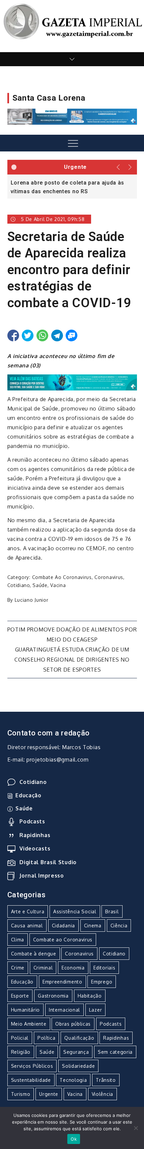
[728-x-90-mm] (72, 381)
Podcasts (32, 821)
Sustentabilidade (31, 1080)
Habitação (90, 996)
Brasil (112, 911)
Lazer (95, 1010)
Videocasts (34, 848)
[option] (72, 187)
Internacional (64, 1010)
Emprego (101, 982)
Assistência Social (74, 911)
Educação (28, 795)
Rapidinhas (34, 835)
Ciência (119, 925)
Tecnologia (73, 1080)
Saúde (40, 585)
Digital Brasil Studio (48, 862)
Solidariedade (78, 1066)
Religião (21, 1052)
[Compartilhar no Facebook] (13, 335)
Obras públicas (73, 1024)
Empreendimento (62, 982)
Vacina (58, 585)
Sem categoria (115, 1052)
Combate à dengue (33, 953)
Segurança (76, 1052)
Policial (20, 1038)
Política (47, 1038)
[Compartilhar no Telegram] (57, 335)
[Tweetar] (27, 335)
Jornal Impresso (41, 875)
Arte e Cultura (28, 911)
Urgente (48, 1094)
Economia (73, 967)
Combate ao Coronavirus (62, 577)
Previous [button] (118, 167)
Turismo (20, 1094)
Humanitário (25, 1010)
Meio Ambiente (29, 1024)
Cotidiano (18, 585)
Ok (74, 1139)
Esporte (20, 996)
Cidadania (63, 925)
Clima (17, 939)
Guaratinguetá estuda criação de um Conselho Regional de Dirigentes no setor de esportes (72, 659)
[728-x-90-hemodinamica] (72, 116)
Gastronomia (53, 996)
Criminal (43, 967)
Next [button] (130, 167)
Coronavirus (108, 577)
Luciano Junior (32, 600)
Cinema (92, 925)
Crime (18, 967)
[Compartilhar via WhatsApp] (42, 335)
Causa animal (27, 925)
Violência (102, 1094)
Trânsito (106, 1080)
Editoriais (104, 967)
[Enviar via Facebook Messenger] (71, 335)
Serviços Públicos (32, 1066)
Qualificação (79, 1038)
